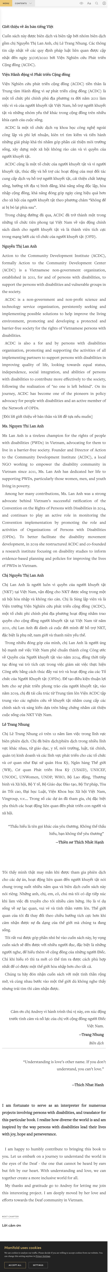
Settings (38, 1265)
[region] (54, 609)
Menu (6, 3)
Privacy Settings (43, 1256)
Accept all (15, 1265)
